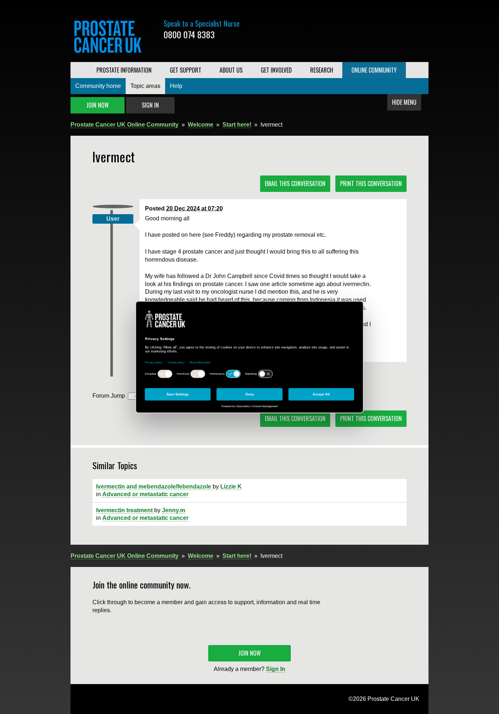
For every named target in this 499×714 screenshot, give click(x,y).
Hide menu (404, 102)
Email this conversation (295, 183)
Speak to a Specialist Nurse (202, 23)
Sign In (150, 105)
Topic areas (145, 86)
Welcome (200, 124)
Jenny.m (173, 510)
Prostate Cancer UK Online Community (125, 124)
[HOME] (79, 70)
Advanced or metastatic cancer (145, 494)
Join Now (97, 105)
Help (176, 86)
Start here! (236, 124)
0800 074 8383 (189, 34)
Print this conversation (371, 183)
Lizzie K (231, 486)
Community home (98, 86)
